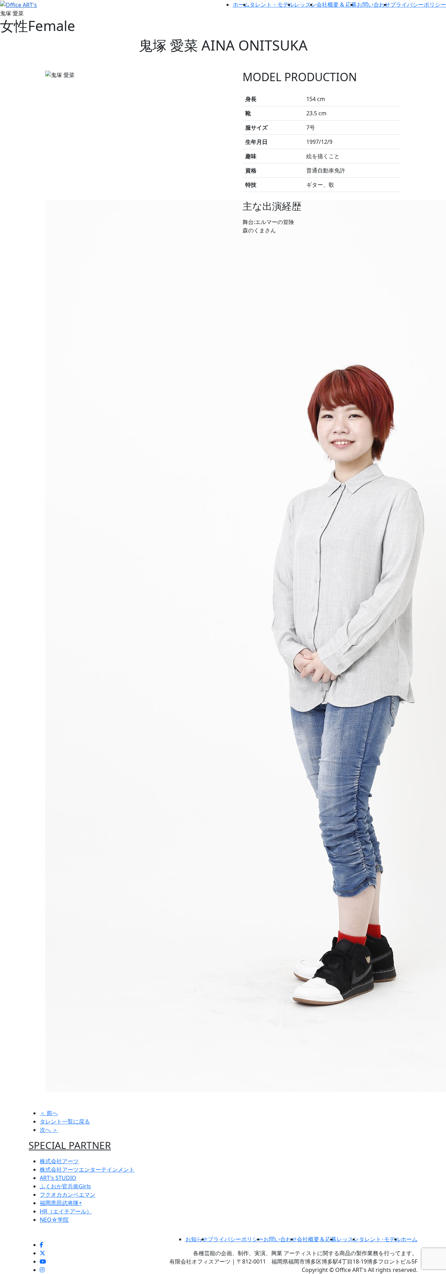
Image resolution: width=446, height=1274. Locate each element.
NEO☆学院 (54, 1219)
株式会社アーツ (59, 1161)
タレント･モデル (380, 1239)
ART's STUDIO (58, 1178)
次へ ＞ (49, 1130)
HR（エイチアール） (66, 1211)
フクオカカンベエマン (67, 1194)
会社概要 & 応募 (336, 4)
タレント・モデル (271, 4)
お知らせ (196, 1239)
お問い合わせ (373, 4)
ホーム (241, 4)
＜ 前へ (49, 1113)
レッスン (305, 4)
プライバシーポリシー (418, 4)
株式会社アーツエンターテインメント (87, 1169)
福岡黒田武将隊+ (61, 1203)
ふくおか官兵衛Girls (65, 1186)
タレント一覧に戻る (65, 1121)
